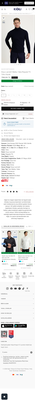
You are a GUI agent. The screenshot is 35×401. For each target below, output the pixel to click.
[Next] (20, 64)
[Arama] (5, 9)
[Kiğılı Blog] (27, 288)
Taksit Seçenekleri (10, 118)
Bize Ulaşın (5, 303)
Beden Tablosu (6, 99)
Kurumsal (4, 293)
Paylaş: (3, 191)
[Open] (4, 397)
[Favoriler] (29, 9)
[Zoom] (17, 39)
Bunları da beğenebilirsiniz (14, 226)
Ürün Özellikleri (7, 139)
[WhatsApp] (14, 192)
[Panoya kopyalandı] (17, 192)
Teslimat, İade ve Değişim (25, 139)
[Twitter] (19, 288)
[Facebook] (8, 192)
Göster (30, 114)
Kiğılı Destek (30, 191)
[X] (11, 192)
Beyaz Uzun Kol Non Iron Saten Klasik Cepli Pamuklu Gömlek (25, 257)
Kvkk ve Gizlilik (6, 313)
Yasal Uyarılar (6, 308)
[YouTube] (15, 288)
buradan (6, 363)
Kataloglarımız (6, 318)
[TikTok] (23, 288)
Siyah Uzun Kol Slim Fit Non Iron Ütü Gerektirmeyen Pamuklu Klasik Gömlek (9, 257)
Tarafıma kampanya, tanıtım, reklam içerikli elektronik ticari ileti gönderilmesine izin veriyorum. (15, 358)
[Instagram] (7, 288)
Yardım (3, 298)
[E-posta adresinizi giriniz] (31, 352)
